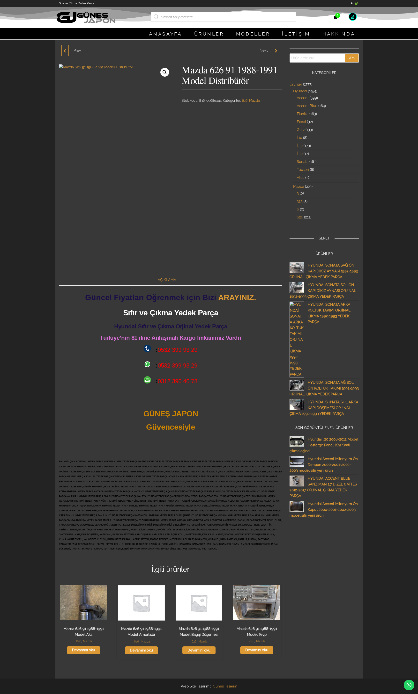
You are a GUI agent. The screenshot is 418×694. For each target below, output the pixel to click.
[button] (164, 72)
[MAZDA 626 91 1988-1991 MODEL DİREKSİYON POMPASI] (65, 50)
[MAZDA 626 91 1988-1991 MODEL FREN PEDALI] (276, 50)
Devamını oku (83, 650)
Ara (352, 58)
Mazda (254, 100)
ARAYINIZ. (237, 297)
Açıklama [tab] (167, 280)
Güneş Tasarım (225, 686)
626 (244, 100)
